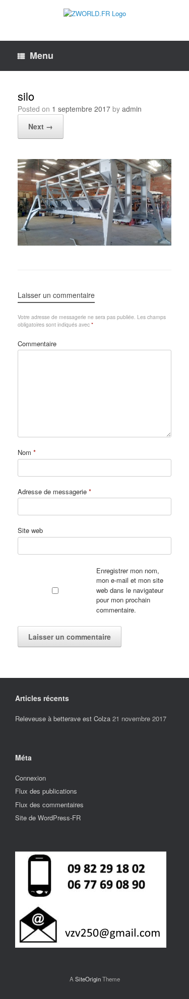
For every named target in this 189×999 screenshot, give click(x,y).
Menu (41, 55)
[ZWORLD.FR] (94, 13)
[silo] (94, 241)
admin (132, 109)
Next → (40, 126)
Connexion (30, 778)
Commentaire (37, 343)
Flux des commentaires (49, 804)
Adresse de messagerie (54, 491)
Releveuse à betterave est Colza (62, 718)
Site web (30, 530)
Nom (27, 452)
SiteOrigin (88, 979)
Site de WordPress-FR (48, 817)
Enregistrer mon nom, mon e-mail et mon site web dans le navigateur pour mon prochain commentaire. (129, 590)
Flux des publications (46, 791)
